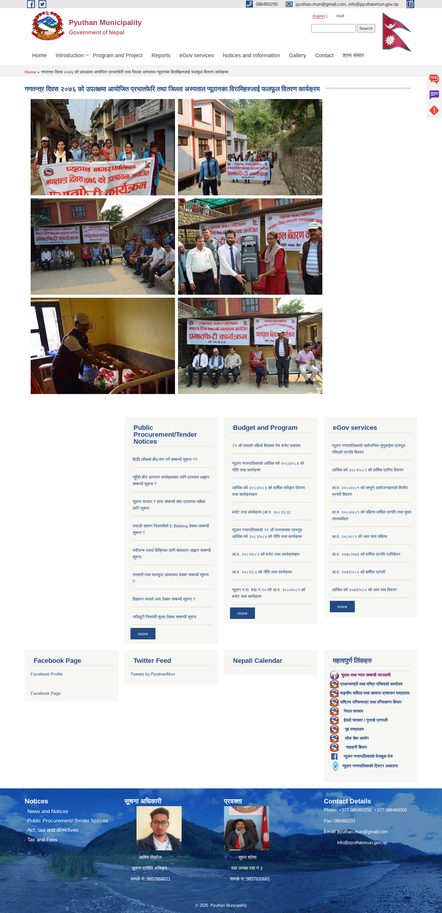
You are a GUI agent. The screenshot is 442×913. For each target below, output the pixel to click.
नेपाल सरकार (353, 711)
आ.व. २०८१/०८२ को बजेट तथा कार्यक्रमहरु (266, 554)
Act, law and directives (52, 830)
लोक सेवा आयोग (357, 738)
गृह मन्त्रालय (354, 729)
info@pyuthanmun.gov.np (362, 842)
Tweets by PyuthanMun (152, 674)
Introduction (70, 55)
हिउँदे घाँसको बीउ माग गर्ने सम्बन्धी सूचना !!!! (165, 459)
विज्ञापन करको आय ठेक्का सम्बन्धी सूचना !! (164, 599)
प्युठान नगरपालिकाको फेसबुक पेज (368, 756)
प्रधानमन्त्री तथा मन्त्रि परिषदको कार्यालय (371, 684)
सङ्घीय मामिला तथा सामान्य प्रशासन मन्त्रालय (375, 693)
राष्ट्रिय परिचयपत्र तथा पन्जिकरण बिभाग (370, 702)
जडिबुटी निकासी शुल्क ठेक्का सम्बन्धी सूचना (164, 616)
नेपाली (340, 16)
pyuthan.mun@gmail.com (362, 831)
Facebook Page (46, 693)
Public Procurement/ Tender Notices (67, 821)
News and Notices (47, 811)
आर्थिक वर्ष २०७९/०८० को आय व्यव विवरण (364, 589)
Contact (324, 55)
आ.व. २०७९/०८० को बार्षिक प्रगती (358, 572)
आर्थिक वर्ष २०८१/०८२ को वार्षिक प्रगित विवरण (368, 469)
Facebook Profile (47, 674)
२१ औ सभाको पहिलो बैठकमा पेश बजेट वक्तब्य (266, 445)
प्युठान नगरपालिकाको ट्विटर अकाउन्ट (370, 765)
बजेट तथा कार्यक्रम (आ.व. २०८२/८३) (261, 512)
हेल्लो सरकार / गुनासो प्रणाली (366, 720)
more (143, 633)
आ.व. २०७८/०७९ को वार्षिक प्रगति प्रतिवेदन (366, 554)
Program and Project (118, 55)
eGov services (197, 55)
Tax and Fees (42, 840)
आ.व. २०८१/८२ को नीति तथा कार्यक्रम (262, 572)
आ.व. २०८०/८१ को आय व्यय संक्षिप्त (359, 536)
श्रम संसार (353, 55)
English (319, 16)
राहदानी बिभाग (356, 747)
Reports (161, 55)
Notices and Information (251, 55)
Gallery (297, 55)
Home (39, 55)
